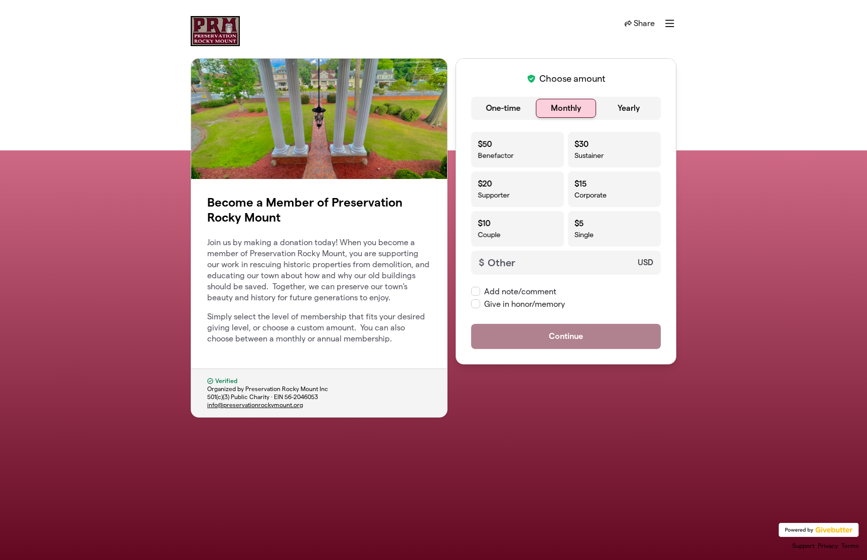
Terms (850, 545)
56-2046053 (301, 397)
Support (803, 545)
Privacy (828, 545)
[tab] (503, 108)
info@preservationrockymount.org (255, 405)
